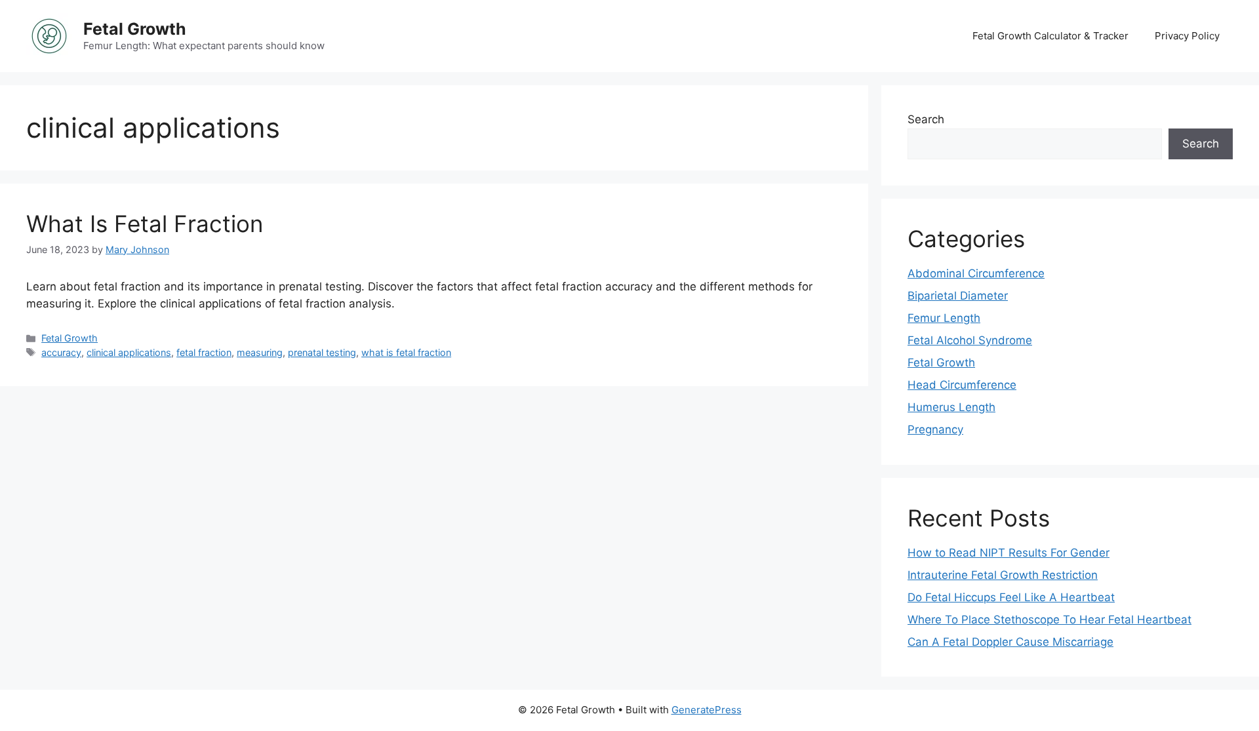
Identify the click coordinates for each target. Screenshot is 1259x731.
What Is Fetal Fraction (144, 223)
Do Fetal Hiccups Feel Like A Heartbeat (1011, 597)
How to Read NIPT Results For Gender (1008, 552)
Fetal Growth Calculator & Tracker (1050, 36)
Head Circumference (962, 384)
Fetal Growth (134, 29)
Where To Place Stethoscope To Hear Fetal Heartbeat (1049, 619)
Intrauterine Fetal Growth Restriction (1003, 575)
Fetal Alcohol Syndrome (970, 340)
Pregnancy (935, 429)
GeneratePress (706, 709)
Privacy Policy (1187, 36)
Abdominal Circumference (976, 273)
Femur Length (944, 318)
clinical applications (129, 352)
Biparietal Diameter (958, 295)
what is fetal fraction (406, 352)
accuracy (61, 352)
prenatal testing (322, 352)
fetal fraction (203, 352)
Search (926, 119)
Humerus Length (951, 407)
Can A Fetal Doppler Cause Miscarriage (1010, 641)
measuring (260, 352)
